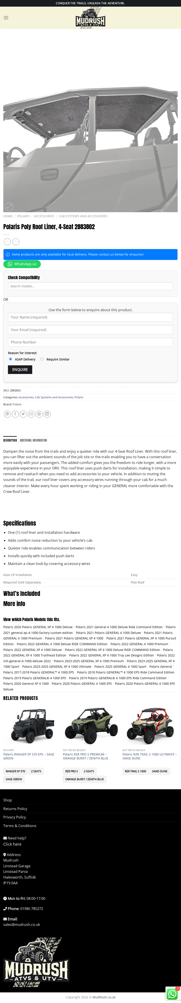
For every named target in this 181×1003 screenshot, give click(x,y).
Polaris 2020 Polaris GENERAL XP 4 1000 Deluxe (38, 627)
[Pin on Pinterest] (39, 414)
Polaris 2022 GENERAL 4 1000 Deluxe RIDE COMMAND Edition (62, 644)
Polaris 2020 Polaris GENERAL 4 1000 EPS (82, 683)
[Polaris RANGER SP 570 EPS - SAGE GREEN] (30, 726)
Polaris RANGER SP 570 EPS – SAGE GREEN (28, 756)
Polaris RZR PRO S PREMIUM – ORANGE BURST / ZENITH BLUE (85, 756)
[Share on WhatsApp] (7, 414)
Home (8, 216)
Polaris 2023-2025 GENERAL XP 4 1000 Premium (89, 661)
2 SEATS (36, 771)
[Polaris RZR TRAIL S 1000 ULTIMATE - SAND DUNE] (150, 726)
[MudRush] (90, 18)
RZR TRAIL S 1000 (135, 771)
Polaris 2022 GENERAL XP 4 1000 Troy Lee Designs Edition (111, 655)
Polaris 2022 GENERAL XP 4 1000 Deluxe (32, 650)
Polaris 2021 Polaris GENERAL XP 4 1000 (74, 638)
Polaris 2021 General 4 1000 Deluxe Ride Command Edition (119, 627)
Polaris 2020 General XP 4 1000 (26, 683)
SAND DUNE (160, 771)
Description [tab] (10, 440)
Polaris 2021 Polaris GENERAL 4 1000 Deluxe (108, 633)
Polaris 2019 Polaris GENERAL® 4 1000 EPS (34, 678)
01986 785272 (31, 908)
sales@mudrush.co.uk (21, 924)
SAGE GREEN (14, 779)
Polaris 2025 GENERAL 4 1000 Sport (120, 666)
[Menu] (6, 17)
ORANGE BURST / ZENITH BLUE (84, 779)
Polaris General (160, 666)
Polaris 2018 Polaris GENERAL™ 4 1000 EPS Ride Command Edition (125, 672)
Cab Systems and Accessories (83, 216)
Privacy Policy (14, 817)
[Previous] (3, 747)
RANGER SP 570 (15, 771)
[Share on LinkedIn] (47, 414)
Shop (7, 800)
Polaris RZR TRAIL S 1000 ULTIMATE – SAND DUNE (150, 756)
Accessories (44, 216)
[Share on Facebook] (15, 414)
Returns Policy (15, 808)
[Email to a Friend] (31, 414)
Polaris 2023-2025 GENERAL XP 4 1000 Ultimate (56, 666)
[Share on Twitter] (23, 414)
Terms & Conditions (19, 825)
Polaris (23, 216)
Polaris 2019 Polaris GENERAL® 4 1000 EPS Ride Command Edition (118, 678)
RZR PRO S (71, 771)
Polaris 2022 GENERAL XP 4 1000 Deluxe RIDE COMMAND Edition (112, 650)
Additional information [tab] (33, 440)
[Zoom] (9, 206)
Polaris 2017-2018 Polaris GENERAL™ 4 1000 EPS (38, 672)
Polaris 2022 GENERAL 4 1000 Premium (139, 644)
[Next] (177, 747)
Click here (12, 844)
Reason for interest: (22, 353)
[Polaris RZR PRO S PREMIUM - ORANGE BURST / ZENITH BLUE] (90, 726)
